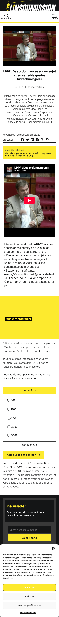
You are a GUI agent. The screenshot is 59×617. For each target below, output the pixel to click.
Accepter (29, 587)
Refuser (29, 596)
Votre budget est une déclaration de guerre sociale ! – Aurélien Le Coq (28, 154)
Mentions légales (28, 612)
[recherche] (6, 16)
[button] (54, 548)
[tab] (29, 390)
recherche (6, 18)
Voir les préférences (29, 605)
